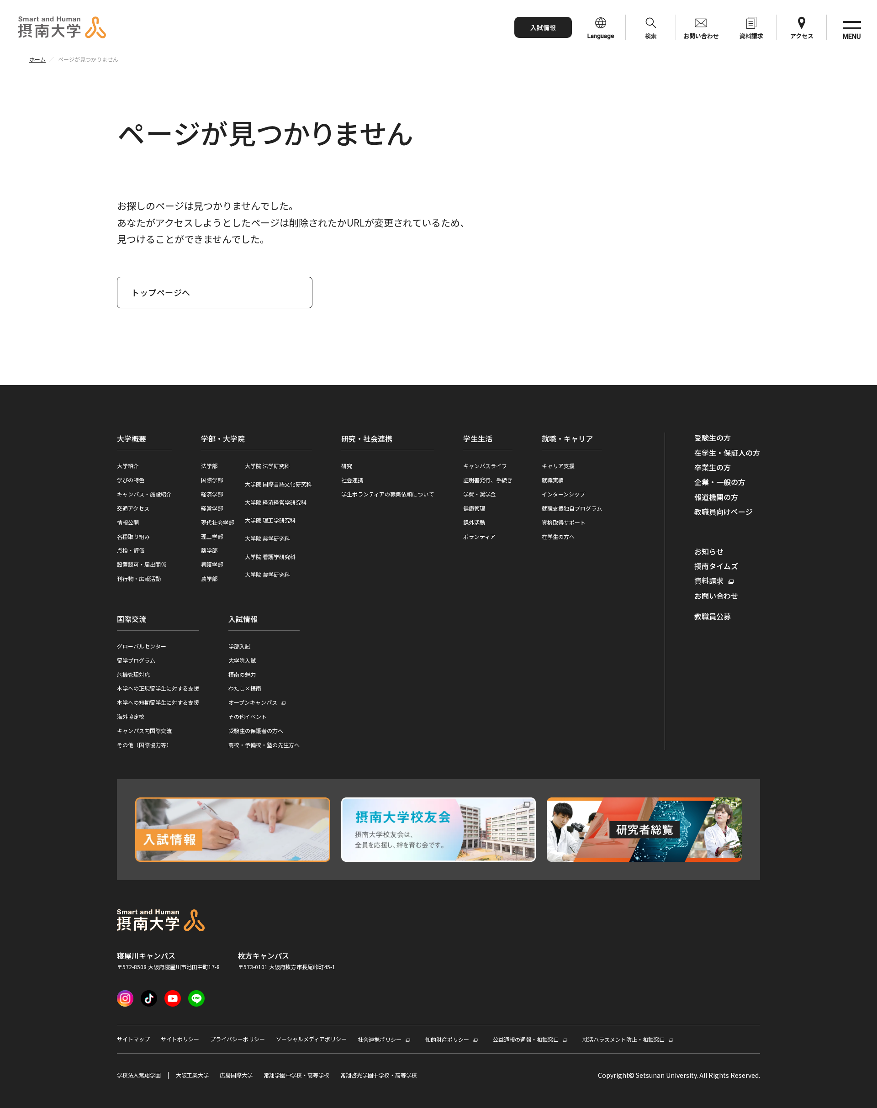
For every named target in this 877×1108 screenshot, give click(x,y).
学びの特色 (130, 480)
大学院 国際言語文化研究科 (278, 484)
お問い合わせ (701, 36)
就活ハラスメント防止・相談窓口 (623, 1039)
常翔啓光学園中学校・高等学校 (378, 1075)
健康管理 (474, 508)
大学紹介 (128, 466)
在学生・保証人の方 (727, 453)
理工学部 (212, 536)
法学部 (209, 466)
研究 (346, 466)
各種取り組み (133, 536)
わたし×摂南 (244, 688)
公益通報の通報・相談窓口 (526, 1039)
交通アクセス (133, 508)
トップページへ (160, 292)
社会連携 (352, 480)
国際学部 (212, 480)
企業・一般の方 (719, 482)
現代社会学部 (217, 522)
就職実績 (553, 480)
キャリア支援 (558, 466)
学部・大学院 (223, 438)
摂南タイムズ (716, 566)
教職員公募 (712, 616)
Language (600, 35)
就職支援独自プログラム (572, 508)
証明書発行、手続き (487, 480)
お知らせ (709, 551)
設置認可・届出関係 (141, 564)
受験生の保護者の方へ (255, 730)
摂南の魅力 (242, 674)
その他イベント (247, 716)
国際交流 (131, 618)
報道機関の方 (716, 497)
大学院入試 (242, 660)
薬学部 (209, 550)
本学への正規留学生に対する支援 (158, 688)
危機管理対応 (133, 674)
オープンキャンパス (252, 702)
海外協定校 (130, 716)
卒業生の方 (712, 467)
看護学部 (212, 564)
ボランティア (479, 536)
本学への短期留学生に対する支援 (158, 702)
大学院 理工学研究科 (270, 520)
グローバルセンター (141, 646)
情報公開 (128, 522)
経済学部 (212, 494)
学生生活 (477, 438)
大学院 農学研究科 (267, 574)
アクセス (802, 36)
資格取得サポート (564, 522)
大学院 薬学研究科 (267, 538)
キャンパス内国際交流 (144, 730)
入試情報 (543, 27)
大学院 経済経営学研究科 (275, 502)
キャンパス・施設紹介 (144, 494)
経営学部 (212, 508)
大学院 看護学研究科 (270, 556)
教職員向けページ (723, 512)
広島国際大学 (236, 1075)
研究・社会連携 (366, 438)
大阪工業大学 (192, 1075)
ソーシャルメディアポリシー (311, 1039)
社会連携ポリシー (380, 1039)
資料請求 (751, 36)
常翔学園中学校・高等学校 (296, 1075)
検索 (651, 36)
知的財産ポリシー (447, 1039)
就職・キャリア (567, 438)
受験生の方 (712, 438)
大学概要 (131, 438)
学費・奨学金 (479, 494)
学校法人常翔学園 (139, 1075)
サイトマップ (133, 1039)
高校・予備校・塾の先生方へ (264, 745)
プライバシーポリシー (237, 1039)
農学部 (209, 578)
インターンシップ (563, 494)
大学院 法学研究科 (267, 466)
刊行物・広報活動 (139, 578)
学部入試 (239, 646)
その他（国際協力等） (144, 745)
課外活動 (474, 522)
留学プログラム (136, 660)
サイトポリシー (180, 1039)
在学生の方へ (558, 536)
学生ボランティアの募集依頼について (387, 494)
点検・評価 (130, 550)
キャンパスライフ (485, 466)
